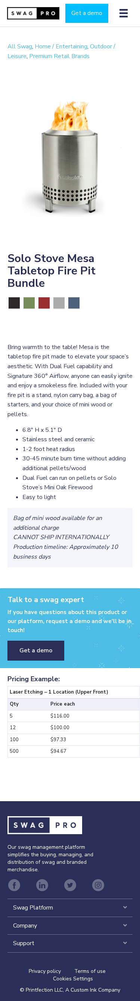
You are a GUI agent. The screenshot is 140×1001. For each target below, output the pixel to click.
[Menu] (123, 13)
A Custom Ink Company (92, 990)
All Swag (19, 46)
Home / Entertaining (61, 46)
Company (25, 926)
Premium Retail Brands (59, 56)
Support (23, 943)
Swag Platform (33, 908)
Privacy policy (51, 971)
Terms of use (90, 971)
